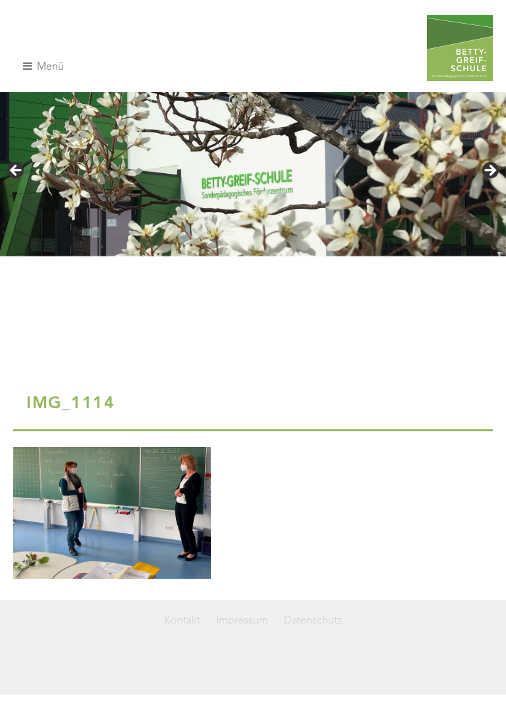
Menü (49, 67)
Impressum (242, 621)
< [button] (16, 171)
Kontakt (182, 621)
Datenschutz (313, 621)
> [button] (489, 171)
